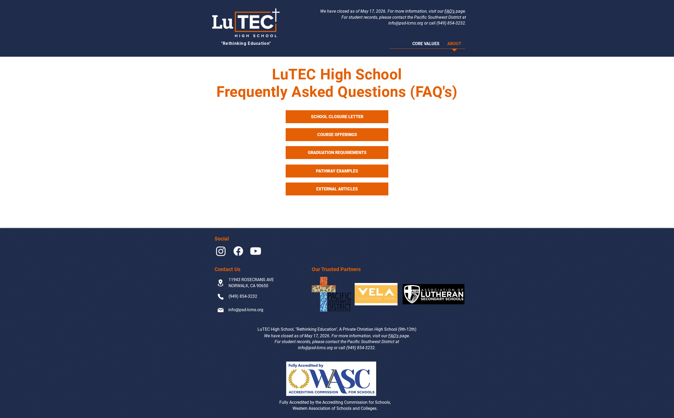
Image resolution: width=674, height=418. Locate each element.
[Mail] (220, 310)
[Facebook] (238, 251)
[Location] (220, 283)
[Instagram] (221, 251)
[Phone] (220, 297)
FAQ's (449, 11)
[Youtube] (255, 251)
